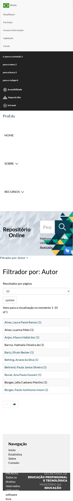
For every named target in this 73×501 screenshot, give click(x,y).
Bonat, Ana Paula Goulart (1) (22, 374)
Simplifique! (9, 14)
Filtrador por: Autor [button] (13, 257)
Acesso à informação (13, 30)
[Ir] (62, 226)
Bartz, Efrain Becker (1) (19, 352)
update (9, 300)
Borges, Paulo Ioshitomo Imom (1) (26, 390)
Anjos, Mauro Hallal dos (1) (21, 337)
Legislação (8, 38)
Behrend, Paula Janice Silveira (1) (25, 367)
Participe (7, 22)
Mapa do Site (14, 97)
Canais (6, 46)
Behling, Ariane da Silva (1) (21, 359)
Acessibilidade (15, 89)
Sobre (9, 163)
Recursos (12, 191)
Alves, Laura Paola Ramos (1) (22, 322)
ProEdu (9, 116)
